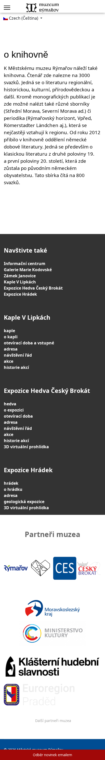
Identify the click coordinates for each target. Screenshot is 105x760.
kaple (9, 330)
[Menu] (7, 7)
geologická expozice (24, 501)
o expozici (14, 410)
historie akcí (16, 367)
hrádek (11, 483)
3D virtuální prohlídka (26, 447)
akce (8, 361)
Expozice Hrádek (20, 294)
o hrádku (13, 489)
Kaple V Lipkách (20, 282)
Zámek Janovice (20, 276)
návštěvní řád (18, 355)
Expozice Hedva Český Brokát (33, 288)
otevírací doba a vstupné (29, 343)
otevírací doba (18, 416)
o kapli (11, 337)
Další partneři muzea (53, 720)
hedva (10, 404)
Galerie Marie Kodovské (28, 269)
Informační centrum (24, 263)
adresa (11, 349)
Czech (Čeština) (23, 18)
